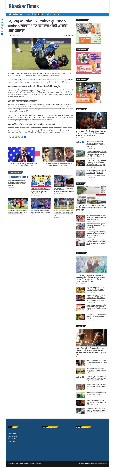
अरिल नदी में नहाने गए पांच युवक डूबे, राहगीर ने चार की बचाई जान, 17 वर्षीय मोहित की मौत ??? (96, 225)
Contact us (11, 441)
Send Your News (12, 439)
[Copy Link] (1, 27)
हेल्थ (43, 14)
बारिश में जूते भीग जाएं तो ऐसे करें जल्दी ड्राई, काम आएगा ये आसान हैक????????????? (96, 394)
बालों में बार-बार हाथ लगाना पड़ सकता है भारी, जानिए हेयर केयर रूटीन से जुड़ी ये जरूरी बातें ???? (97, 362)
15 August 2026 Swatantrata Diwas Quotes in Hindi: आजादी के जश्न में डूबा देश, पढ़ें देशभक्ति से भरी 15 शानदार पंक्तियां (97, 242)
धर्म (54, 14)
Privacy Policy (12, 433)
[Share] (1, 33)
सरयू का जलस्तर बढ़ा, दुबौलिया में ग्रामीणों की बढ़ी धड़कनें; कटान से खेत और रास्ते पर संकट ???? (91, 208)
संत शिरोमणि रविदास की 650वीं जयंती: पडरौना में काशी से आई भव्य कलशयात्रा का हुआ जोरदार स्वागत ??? (96, 217)
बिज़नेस (34, 14)
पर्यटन (58, 14)
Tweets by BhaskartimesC (83, 431)
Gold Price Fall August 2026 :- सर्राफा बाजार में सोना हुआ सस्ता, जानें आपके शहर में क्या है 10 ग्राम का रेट (96, 289)
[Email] (1, 30)
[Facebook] (1, 18)
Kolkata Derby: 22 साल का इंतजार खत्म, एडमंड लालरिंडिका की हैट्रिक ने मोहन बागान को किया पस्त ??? (17, 212)
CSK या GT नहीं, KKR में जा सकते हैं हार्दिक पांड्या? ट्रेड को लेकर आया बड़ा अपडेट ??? (40, 212)
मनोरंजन (49, 14)
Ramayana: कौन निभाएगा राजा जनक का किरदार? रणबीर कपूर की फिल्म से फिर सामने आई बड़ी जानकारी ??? (91, 133)
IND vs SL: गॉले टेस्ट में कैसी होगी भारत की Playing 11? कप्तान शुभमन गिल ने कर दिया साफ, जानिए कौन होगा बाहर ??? (63, 213)
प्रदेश (21, 14)
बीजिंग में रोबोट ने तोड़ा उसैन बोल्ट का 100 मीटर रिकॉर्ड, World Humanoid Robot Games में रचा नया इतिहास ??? (64, 189)
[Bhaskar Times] (23, 6)
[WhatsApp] (1, 24)
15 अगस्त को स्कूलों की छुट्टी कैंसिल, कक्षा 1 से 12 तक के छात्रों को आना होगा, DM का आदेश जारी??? (96, 233)
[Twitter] (1, 21)
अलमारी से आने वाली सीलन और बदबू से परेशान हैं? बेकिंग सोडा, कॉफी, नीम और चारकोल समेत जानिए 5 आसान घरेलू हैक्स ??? (91, 351)
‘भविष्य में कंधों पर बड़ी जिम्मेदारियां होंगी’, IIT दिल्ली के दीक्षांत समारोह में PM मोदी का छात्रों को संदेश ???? (96, 402)
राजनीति (28, 14)
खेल (39, 14)
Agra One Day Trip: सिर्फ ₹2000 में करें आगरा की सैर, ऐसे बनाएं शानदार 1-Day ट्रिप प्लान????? (96, 370)
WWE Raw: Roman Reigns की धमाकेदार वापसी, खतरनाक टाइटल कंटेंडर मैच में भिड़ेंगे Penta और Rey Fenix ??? (17, 183)
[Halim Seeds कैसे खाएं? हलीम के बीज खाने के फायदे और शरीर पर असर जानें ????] (80, 387)
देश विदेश (15, 14)
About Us (10, 431)
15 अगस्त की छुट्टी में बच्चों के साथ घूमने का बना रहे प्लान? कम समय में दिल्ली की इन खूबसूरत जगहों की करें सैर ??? (96, 378)
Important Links (12, 436)
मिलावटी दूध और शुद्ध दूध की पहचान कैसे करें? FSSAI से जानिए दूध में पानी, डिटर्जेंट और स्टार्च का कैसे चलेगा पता (96, 410)
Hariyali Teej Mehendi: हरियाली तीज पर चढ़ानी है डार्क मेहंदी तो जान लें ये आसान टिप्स (96, 316)
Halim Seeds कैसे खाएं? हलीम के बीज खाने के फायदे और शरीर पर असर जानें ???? (96, 386)
